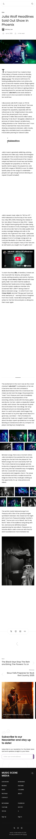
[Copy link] (24, 631)
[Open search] (32, 3)
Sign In (20, 817)
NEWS (3, 789)
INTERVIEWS (21, 781)
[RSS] (21, 828)
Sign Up (4, 817)
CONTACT (5, 797)
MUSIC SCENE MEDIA (10, 774)
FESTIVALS (5, 793)
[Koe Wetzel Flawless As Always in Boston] (17, 700)
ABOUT (20, 793)
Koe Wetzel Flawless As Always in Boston (16, 714)
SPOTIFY (20, 807)
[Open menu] (3, 3)
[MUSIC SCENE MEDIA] (18, 4)
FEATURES (21, 785)
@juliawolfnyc (13, 141)
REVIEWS (4, 785)
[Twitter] (14, 828)
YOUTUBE (4, 807)
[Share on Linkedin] (20, 631)
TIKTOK (4, 811)
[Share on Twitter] (11, 631)
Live (3, 12)
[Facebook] (18, 828)
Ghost (25, 834)
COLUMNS (21, 789)
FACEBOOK (21, 803)
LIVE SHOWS (5, 781)
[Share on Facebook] (15, 631)
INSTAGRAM (5, 803)
